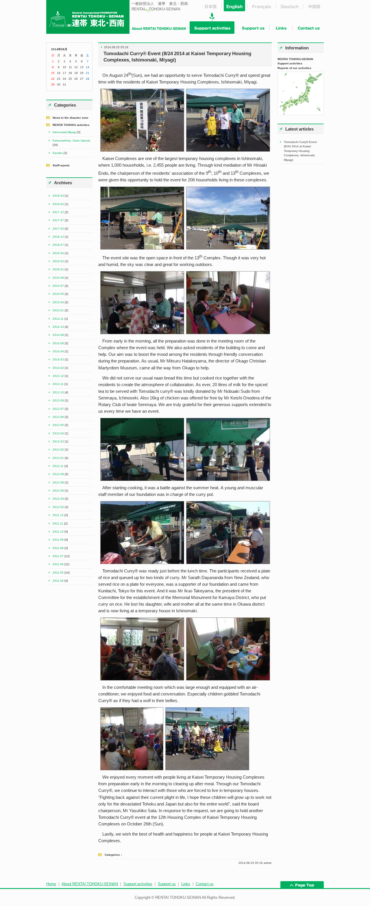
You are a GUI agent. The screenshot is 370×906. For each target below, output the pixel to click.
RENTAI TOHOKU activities (71, 125)
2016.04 (58, 253)
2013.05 (58, 425)
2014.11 (58, 319)
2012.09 (58, 474)
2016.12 (58, 237)
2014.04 (58, 351)
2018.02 (58, 204)
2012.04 (58, 498)
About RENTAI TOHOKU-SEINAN (90, 883)
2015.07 (58, 286)
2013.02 (58, 449)
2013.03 (58, 441)
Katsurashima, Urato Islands (71, 140)
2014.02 (58, 368)
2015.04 (58, 302)
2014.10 (58, 327)
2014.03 (58, 359)
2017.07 (58, 220)
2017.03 (58, 228)
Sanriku (58, 153)
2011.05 (58, 572)
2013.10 (58, 392)
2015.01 (58, 310)
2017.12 (58, 212)
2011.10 (58, 531)
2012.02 (58, 507)
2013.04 (58, 433)
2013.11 (58, 384)
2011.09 (58, 539)
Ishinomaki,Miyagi (64, 132)
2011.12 (58, 515)
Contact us (205, 883)
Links (185, 883)
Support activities (137, 883)
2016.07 (58, 245)
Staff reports (61, 165)
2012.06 (58, 490)
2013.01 (58, 458)
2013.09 (58, 400)
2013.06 (58, 417)
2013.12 (58, 376)
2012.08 (58, 482)
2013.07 (58, 409)
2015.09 (58, 278)
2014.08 (58, 335)
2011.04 (58, 580)
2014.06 (58, 343)
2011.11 (58, 523)
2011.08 (58, 548)
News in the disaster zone (70, 118)
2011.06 (58, 564)
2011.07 (58, 556)
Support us (167, 883)
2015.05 (58, 294)
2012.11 (58, 466)
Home (51, 883)
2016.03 (58, 261)
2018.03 (58, 196)
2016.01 (58, 269)
